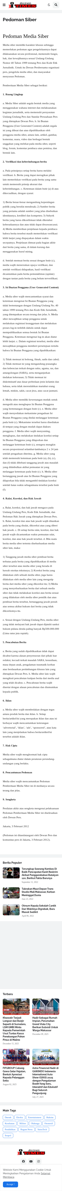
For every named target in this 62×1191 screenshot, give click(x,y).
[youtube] (31, 1161)
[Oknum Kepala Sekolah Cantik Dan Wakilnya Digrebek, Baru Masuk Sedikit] (11, 909)
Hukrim (49, 1117)
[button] (4, 5)
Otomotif (48, 1123)
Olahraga (35, 1123)
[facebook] (23, 1161)
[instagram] (39, 1161)
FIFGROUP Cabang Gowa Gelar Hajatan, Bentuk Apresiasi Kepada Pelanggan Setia (14, 1074)
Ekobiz (19, 1117)
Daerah (8, 1117)
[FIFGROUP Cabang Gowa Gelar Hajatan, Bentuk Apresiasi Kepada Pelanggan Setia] (16, 1057)
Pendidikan (10, 1129)
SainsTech (42, 1129)
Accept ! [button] (10, 1184)
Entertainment (34, 1117)
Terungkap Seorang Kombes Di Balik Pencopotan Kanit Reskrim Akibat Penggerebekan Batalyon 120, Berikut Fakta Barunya (40, 873)
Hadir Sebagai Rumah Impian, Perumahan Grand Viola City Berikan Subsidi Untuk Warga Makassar (45, 1024)
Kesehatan (9, 1123)
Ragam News (26, 1129)
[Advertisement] (31, 955)
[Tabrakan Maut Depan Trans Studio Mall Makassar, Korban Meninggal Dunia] (11, 892)
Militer (22, 1123)
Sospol (8, 1135)
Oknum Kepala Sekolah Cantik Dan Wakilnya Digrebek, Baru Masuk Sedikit (39, 908)
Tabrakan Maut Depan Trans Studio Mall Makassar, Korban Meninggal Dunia (38, 891)
